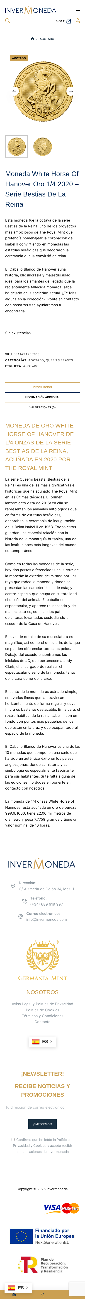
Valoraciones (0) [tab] (42, 407)
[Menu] (78, 10)
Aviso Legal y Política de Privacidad (42, 1004)
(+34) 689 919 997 (46, 904)
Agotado (36, 360)
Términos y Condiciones (42, 1016)
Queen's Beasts (59, 360)
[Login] (77, 20)
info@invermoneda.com (46, 919)
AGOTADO (31, 366)
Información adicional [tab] (42, 397)
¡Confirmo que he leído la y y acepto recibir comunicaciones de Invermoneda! (43, 1146)
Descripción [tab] (42, 387)
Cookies (39, 1145)
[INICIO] (32, 39)
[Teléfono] (42, 1294)
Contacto (42, 1021)
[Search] (7, 20)
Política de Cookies (42, 1010)
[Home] (14, 1294)
